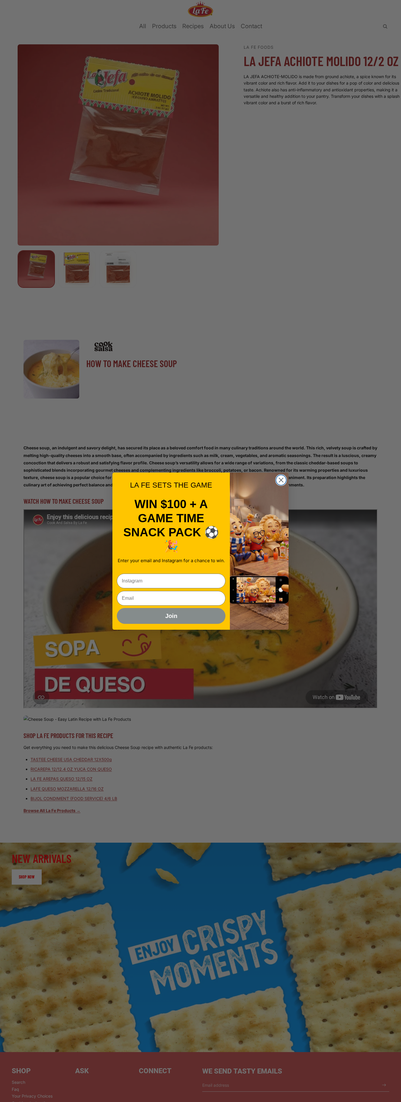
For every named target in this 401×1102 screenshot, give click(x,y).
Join (171, 616)
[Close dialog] (281, 480)
